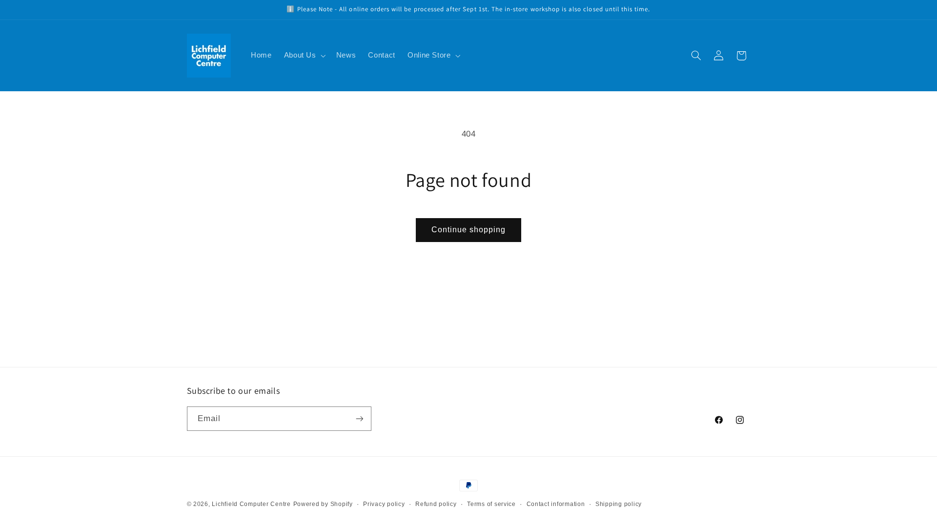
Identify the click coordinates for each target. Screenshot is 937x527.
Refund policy (436, 504)
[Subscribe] (359, 418)
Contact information (556, 504)
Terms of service (491, 504)
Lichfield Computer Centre (251, 504)
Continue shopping (468, 229)
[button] (304, 55)
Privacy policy (384, 504)
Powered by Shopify (323, 504)
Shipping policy (618, 504)
